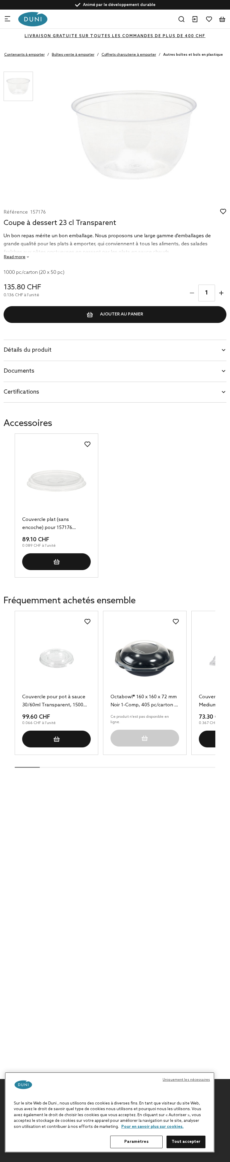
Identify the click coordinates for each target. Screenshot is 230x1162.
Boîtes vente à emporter (73, 55)
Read (14, 257)
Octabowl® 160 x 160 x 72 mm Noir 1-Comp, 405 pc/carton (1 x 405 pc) (144, 701)
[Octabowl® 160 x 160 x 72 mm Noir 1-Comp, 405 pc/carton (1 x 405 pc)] (145, 658)
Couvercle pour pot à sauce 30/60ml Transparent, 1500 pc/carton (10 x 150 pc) (53, 701)
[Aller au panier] (222, 19)
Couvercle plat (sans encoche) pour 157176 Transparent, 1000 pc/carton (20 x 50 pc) (54, 524)
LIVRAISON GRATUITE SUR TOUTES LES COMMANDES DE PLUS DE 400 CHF (115, 36)
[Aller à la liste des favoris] (209, 19)
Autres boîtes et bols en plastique (193, 55)
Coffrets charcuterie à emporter (129, 55)
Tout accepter (186, 1142)
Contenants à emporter (24, 55)
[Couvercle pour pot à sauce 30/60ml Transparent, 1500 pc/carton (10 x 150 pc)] (56, 658)
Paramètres (136, 1142)
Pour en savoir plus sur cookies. (152, 1127)
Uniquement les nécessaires (186, 1080)
